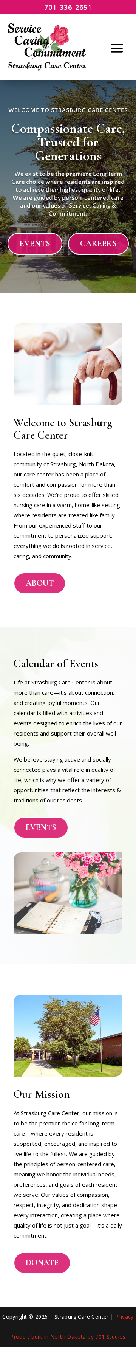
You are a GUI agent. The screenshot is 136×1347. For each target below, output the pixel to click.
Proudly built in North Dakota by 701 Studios (68, 1336)
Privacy (124, 1316)
